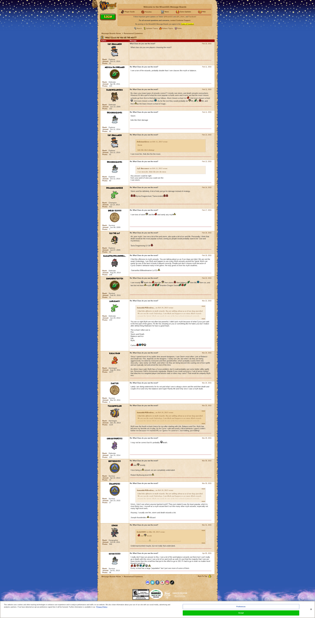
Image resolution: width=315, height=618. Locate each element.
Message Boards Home (111, 33)
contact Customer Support (180, 20)
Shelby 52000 (114, 210)
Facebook (192, 17)
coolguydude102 (114, 438)
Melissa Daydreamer (115, 67)
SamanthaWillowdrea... (114, 256)
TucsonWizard (115, 406)
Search (139, 28)
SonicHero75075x (114, 278)
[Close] (311, 609)
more (203, 306)
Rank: (105, 59)
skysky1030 (114, 553)
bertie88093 (114, 461)
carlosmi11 (114, 301)
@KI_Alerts (180, 17)
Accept (241, 613)
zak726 (114, 383)
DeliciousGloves (114, 112)
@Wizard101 (168, 17)
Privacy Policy (101, 607)
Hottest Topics (167, 28)
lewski (115, 525)
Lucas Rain (114, 353)
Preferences (240, 607)
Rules (179, 28)
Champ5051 (114, 483)
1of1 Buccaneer (115, 44)
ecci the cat (114, 233)
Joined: (105, 61)
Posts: (105, 63)
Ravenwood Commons (133, 33)
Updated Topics (152, 28)
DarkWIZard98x (114, 90)
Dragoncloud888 (114, 188)
